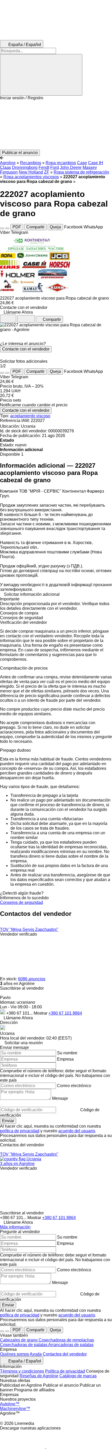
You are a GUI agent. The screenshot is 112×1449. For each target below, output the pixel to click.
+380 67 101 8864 (65, 1013)
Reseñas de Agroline (39, 1376)
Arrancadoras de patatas (71, 1344)
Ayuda (36, 1354)
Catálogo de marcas (78, 1376)
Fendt (44, 167)
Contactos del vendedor (65, 1354)
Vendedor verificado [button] (18, 934)
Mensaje (60, 1098)
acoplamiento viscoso (30, 416)
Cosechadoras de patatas (24, 1344)
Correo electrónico (74, 1085)
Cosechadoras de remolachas (66, 1340)
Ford (54, 167)
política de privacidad (19, 1131)
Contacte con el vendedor (25, 349)
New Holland (31, 172)
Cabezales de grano (19, 1340)
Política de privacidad (65, 1371)
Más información (15, 1227)
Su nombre (67, 1053)
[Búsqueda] (41, 75)
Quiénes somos (14, 1354)
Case (82, 163)
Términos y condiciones (22, 1371)
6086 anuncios (31, 979)
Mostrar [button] (41, 1013)
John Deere (71, 167)
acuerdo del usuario (76, 1131)
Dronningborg (25, 167)
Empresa (65, 1059)
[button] (56, 125)
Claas (5, 167)
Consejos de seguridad (21, 902)
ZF (46, 172)
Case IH (95, 163)
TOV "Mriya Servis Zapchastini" (29, 929)
